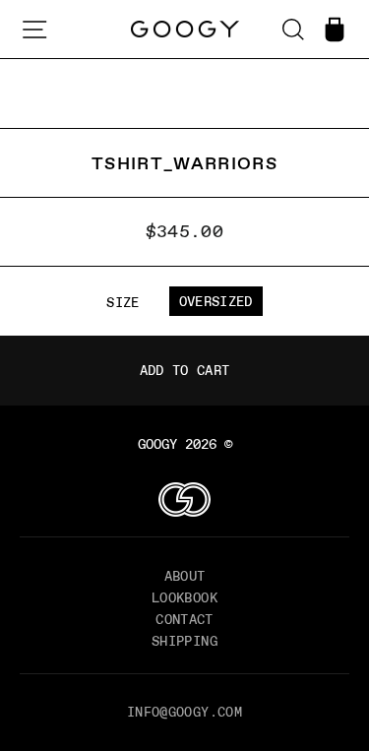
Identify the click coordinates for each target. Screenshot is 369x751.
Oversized (216, 301)
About (185, 576)
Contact (184, 619)
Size (122, 302)
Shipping (184, 641)
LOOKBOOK (184, 597)
